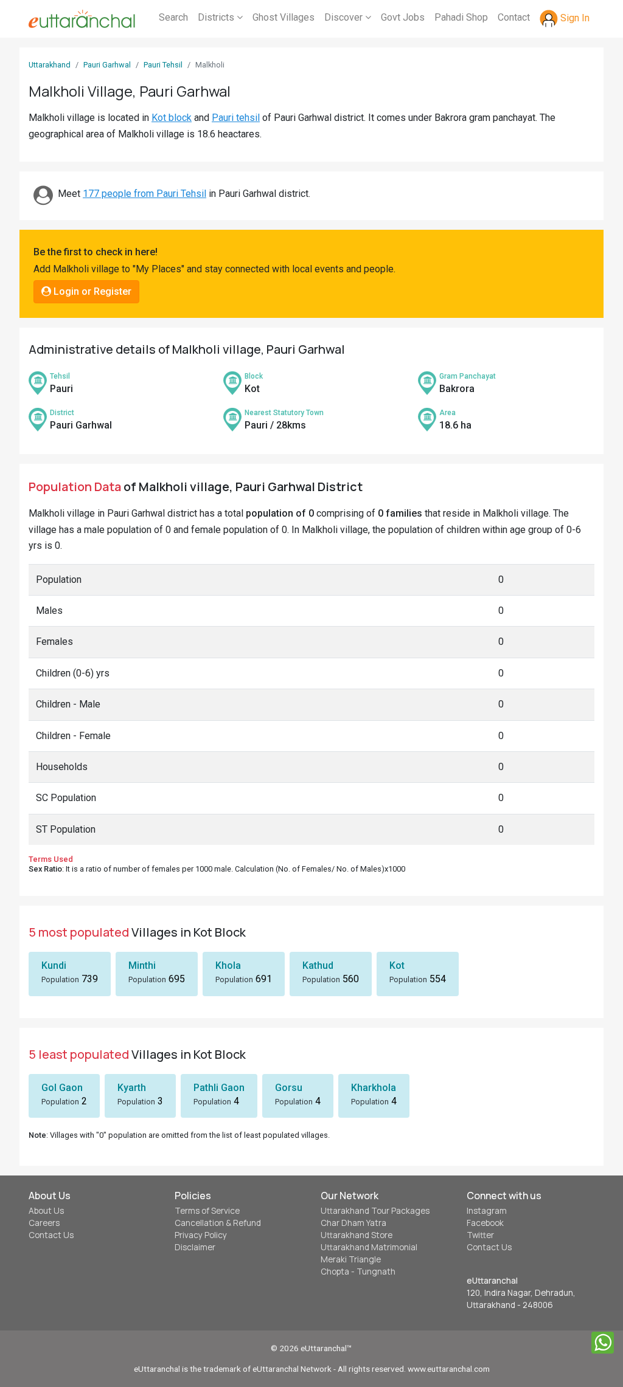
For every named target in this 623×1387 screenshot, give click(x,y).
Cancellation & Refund (218, 1222)
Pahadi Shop (461, 17)
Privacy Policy (201, 1235)
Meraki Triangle (351, 1259)
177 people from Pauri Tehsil (144, 193)
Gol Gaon (62, 1087)
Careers (44, 1222)
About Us (46, 1210)
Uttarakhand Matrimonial (369, 1247)
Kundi (53, 965)
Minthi (142, 965)
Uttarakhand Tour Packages (375, 1210)
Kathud (317, 965)
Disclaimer (195, 1247)
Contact (514, 17)
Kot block (171, 117)
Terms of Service (207, 1210)
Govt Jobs (403, 17)
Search (173, 17)
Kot (397, 965)
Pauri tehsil (236, 117)
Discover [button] (344, 17)
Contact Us (51, 1235)
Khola (228, 965)
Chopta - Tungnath (358, 1271)
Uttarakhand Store (356, 1235)
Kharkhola (373, 1087)
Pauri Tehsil (163, 64)
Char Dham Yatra (353, 1222)
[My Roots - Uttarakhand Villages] (82, 19)
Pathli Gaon (219, 1087)
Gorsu (288, 1087)
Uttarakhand (50, 64)
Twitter (480, 1235)
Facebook (485, 1222)
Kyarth (131, 1087)
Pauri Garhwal (107, 64)
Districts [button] (217, 17)
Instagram (487, 1210)
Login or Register (91, 291)
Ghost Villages (283, 17)
